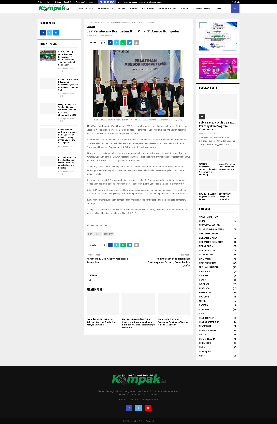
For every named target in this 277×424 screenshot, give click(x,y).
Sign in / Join (44, 2)
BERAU (202, 221)
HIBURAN (203, 276)
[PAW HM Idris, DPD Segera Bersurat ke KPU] (208, 185)
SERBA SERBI (205, 343)
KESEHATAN (204, 288)
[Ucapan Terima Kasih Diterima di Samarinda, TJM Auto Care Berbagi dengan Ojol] (48, 83)
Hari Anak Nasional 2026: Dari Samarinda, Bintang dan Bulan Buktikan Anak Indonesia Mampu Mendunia (138, 323)
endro (98, 234)
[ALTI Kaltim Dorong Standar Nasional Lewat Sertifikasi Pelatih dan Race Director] (48, 161)
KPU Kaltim (204, 297)
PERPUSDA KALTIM (208, 330)
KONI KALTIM (205, 292)
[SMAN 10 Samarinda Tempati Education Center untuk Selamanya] (208, 155)
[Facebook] (129, 408)
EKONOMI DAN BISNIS (209, 267)
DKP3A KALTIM (206, 254)
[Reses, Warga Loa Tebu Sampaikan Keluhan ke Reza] (228, 155)
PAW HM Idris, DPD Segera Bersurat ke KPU (207, 196)
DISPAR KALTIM (206, 246)
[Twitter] (138, 408)
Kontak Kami (69, 2)
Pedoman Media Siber (84, 2)
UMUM (202, 347)
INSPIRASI (204, 284)
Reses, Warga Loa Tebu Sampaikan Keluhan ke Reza (227, 166)
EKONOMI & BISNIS (167, 9)
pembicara (108, 234)
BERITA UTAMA (86, 9)
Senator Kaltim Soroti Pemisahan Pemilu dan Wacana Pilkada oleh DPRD (173, 322)
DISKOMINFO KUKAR (208, 238)
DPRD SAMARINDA (207, 263)
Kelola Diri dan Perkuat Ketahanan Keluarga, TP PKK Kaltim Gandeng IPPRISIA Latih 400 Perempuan (67, 136)
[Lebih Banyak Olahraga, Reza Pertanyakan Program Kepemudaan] (218, 106)
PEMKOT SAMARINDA (209, 322)
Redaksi (58, 2)
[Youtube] (148, 408)
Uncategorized (206, 351)
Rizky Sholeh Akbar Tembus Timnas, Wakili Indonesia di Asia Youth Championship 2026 (67, 110)
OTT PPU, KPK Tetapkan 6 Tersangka (225, 196)
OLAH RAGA (204, 309)
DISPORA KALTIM (207, 250)
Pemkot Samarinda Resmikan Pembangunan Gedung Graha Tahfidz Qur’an (168, 262)
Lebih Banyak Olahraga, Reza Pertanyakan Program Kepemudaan (217, 126)
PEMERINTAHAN (203, 9)
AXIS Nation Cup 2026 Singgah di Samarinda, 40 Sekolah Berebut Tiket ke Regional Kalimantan (66, 58)
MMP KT (203, 301)
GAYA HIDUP (204, 271)
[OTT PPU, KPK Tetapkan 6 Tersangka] (228, 185)
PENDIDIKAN (148, 9)
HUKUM (133, 9)
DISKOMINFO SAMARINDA (211, 242)
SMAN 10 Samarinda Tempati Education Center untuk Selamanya (208, 169)
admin (91, 36)
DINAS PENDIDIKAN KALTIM (211, 229)
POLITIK (121, 9)
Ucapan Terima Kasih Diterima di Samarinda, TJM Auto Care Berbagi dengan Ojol (68, 85)
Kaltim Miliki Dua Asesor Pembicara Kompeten (107, 260)
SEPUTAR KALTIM (207, 339)
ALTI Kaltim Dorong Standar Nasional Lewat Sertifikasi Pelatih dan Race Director (67, 163)
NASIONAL (186, 9)
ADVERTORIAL (104, 9)
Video (202, 356)
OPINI (218, 9)
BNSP (90, 234)
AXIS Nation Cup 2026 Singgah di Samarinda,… (143, 2)
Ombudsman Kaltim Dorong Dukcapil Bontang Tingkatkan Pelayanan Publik (101, 322)
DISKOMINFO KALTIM (209, 233)
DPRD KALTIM (205, 259)
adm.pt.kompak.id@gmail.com (144, 399)
